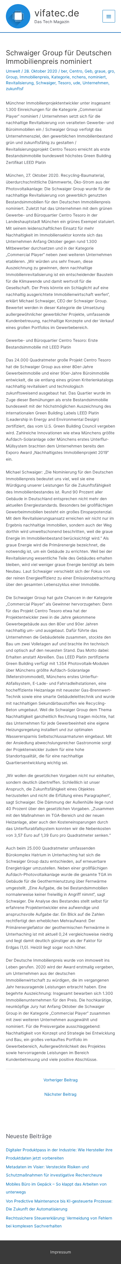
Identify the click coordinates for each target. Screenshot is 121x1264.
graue (100, 71)
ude (76, 82)
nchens (79, 77)
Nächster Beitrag (60, 1094)
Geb (88, 71)
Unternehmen (95, 82)
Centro (75, 71)
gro (111, 71)
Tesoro (64, 82)
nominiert (97, 77)
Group (11, 77)
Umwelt (13, 71)
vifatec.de (56, 13)
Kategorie (60, 77)
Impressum (60, 1252)
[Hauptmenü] (108, 16)
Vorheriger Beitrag (60, 1080)
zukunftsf (14, 88)
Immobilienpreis (34, 77)
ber (64, 71)
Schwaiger (46, 82)
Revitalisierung (19, 82)
